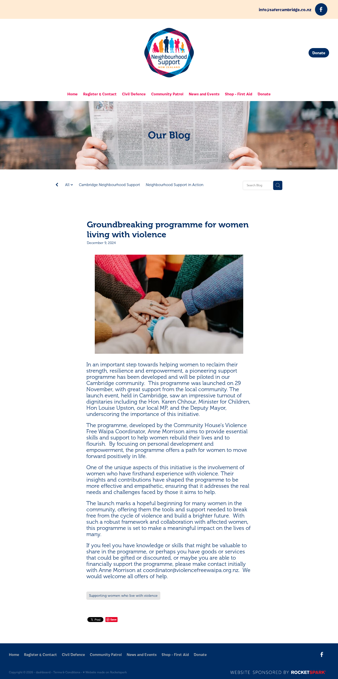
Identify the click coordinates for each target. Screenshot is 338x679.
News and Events (204, 93)
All (68, 185)
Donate (318, 52)
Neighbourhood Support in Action (174, 185)
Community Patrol (167, 93)
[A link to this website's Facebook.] (321, 9)
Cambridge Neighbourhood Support (109, 185)
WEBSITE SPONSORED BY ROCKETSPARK (279, 672)
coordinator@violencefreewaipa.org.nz (191, 570)
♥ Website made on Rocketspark (105, 672)
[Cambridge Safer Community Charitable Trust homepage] (169, 53)
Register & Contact (100, 93)
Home (72, 93)
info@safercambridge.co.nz (285, 9)
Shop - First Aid (238, 93)
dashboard (43, 672)
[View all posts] (57, 186)
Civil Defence (134, 93)
